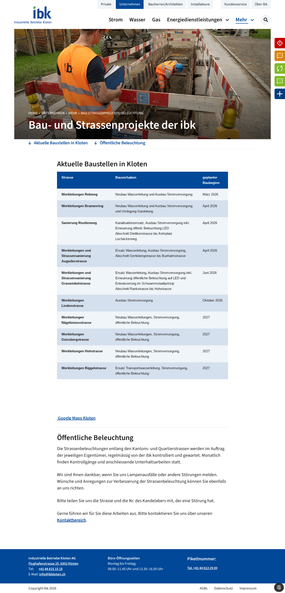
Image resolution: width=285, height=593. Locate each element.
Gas (156, 20)
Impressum (248, 588)
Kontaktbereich (71, 520)
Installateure (200, 4)
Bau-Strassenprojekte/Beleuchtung (112, 113)
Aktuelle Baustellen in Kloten (61, 143)
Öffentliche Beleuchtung (122, 143)
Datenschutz (223, 588)
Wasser (137, 20)
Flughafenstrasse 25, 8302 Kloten (53, 563)
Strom (116, 20)
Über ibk (261, 4)
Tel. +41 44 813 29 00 (202, 568)
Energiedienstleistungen (195, 20)
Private (106, 4)
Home (33, 113)
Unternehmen (129, 4)
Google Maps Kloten (76, 418)
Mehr (242, 20)
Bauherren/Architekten (165, 4)
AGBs (204, 588)
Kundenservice (235, 4)
